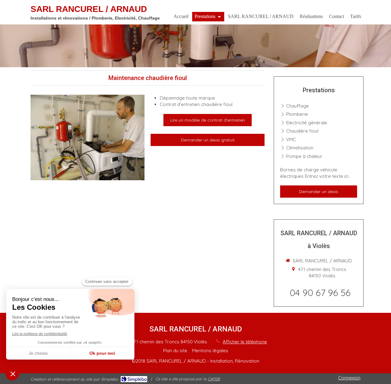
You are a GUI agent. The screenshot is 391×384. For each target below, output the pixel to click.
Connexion (349, 378)
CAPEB (214, 378)
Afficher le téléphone (245, 342)
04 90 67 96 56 (320, 292)
